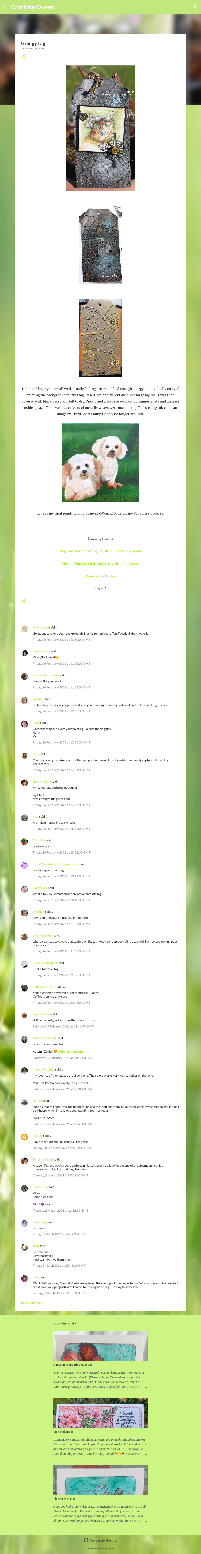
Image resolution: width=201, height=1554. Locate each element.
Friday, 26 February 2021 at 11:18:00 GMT (62, 663)
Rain (36, 754)
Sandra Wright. (43, 1159)
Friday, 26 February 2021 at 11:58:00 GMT (62, 687)
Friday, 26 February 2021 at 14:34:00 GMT (62, 770)
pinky (36, 1277)
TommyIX (109, 1548)
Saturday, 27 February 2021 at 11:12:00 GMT (63, 1058)
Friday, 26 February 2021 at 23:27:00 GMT (62, 1002)
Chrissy (38, 1100)
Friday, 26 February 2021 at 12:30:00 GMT (62, 711)
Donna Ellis (40, 888)
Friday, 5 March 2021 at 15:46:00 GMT (59, 1265)
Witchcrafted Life (45, 1038)
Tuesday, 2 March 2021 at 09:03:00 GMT (61, 1175)
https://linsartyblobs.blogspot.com (56, 864)
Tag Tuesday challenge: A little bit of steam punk (100, 551)
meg (36, 816)
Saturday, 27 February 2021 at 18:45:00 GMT (63, 1124)
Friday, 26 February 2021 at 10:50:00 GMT (62, 639)
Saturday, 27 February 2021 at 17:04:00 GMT (63, 1089)
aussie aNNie (42, 1014)
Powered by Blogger (103, 1540)
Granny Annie (42, 781)
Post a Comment (32, 1302)
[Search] (60, 7)
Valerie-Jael (41, 627)
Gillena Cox (40, 1187)
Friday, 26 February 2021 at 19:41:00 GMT (62, 876)
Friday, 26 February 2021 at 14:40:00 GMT (62, 805)
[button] (23, 56)
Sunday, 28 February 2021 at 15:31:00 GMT (62, 1148)
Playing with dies (64, 1498)
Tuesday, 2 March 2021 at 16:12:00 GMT (61, 1210)
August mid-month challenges (72, 1364)
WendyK (39, 911)
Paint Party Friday (101, 576)
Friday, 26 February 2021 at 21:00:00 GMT (62, 923)
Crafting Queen (33, 7)
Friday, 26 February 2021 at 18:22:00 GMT (62, 852)
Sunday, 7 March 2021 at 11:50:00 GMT (60, 1293)
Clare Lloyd (40, 1222)
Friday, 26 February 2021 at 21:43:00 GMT (62, 951)
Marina (38, 1135)
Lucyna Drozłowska (46, 675)
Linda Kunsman (43, 935)
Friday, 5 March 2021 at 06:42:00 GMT (59, 1234)
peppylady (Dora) (44, 986)
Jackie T (38, 699)
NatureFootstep (44, 1069)
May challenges (63, 1431)
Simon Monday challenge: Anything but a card (100, 564)
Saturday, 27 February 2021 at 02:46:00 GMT (63, 1026)
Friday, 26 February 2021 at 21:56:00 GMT (62, 975)
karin (36, 722)
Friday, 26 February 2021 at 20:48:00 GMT (62, 900)
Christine (39, 840)
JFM (36, 1246)
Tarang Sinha (41, 651)
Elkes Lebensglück (45, 963)
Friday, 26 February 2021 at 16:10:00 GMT (62, 828)
